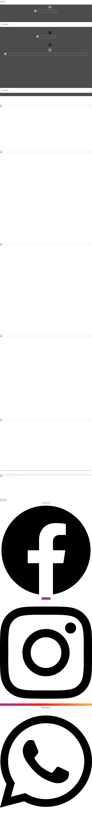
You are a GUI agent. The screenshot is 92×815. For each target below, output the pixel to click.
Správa (3, 500)
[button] (46, 7)
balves (3, 1)
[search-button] (2, 29)
